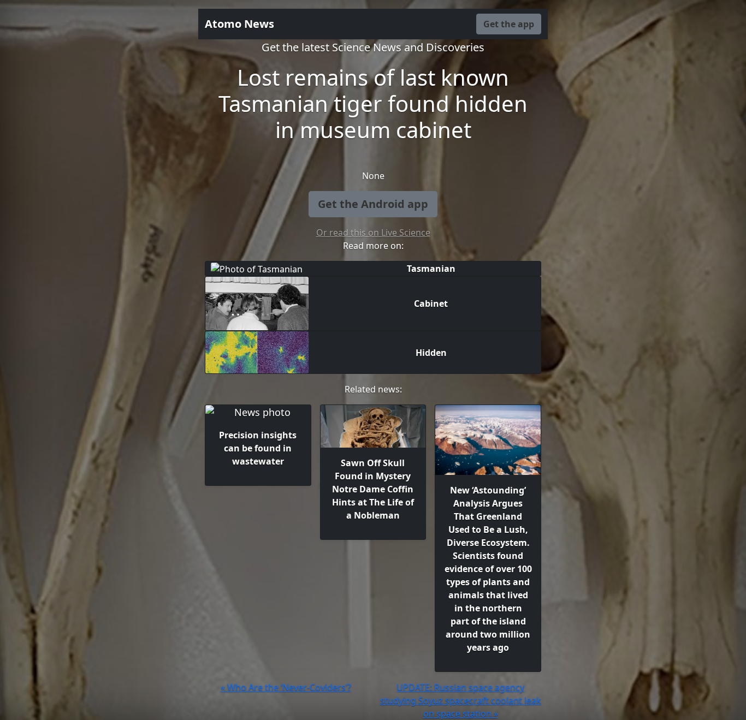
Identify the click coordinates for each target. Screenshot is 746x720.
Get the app (508, 24)
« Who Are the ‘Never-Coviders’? (286, 687)
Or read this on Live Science (373, 233)
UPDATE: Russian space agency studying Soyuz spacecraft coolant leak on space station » (460, 700)
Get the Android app (373, 204)
